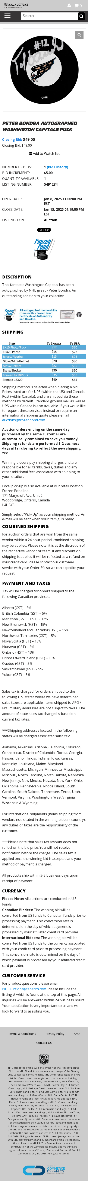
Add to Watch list (46, 153)
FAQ (77, 1034)
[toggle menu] (7, 15)
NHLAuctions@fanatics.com (24, 989)
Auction (50, 220)
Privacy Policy (54, 1034)
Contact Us (44, 1043)
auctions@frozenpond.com (23, 420)
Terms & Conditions (22, 1034)
